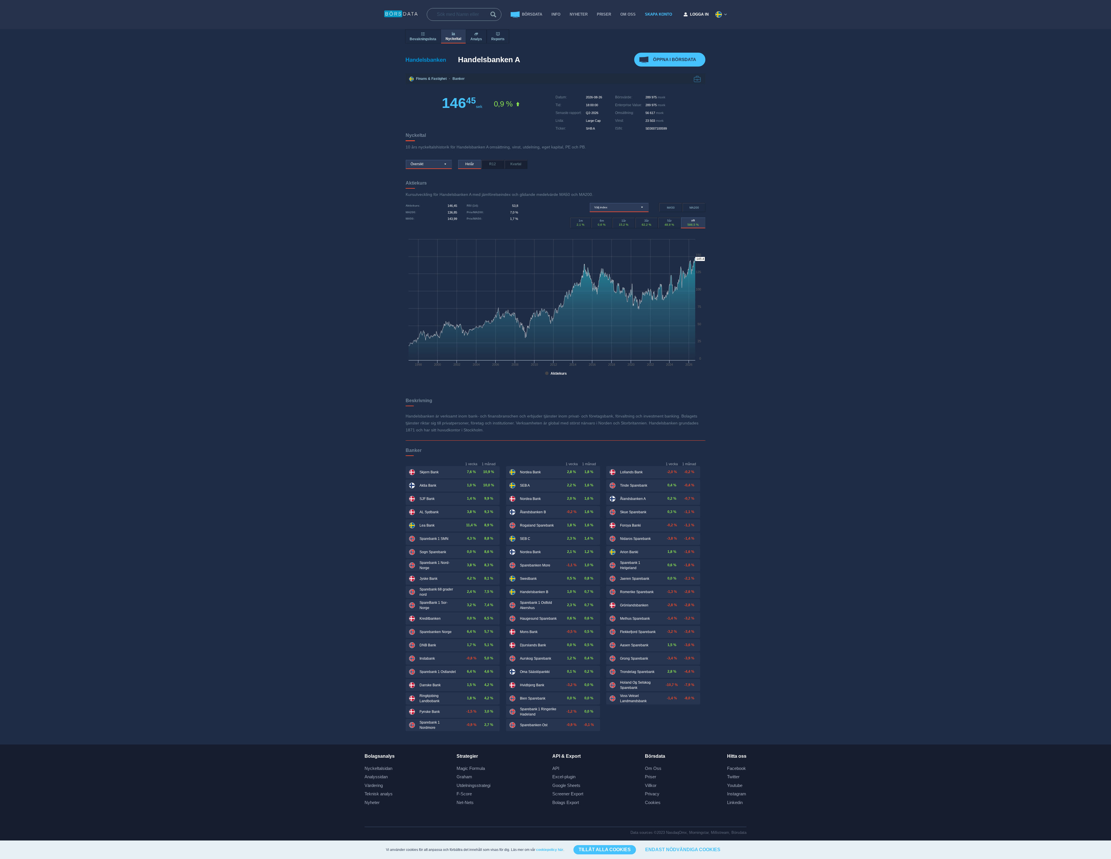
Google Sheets (566, 785)
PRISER (604, 14)
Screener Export (567, 793)
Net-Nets (465, 802)
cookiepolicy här (549, 850)
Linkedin (735, 802)
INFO (555, 14)
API (555, 768)
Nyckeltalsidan (378, 768)
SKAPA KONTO (658, 14)
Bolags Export (565, 802)
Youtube (734, 785)
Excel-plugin (563, 776)
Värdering (374, 785)
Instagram (736, 793)
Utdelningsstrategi (473, 785)
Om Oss (653, 768)
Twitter (733, 776)
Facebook (736, 768)
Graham (464, 776)
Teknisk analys (379, 793)
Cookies (653, 802)
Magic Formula (471, 768)
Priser (650, 776)
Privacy (652, 793)
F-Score (464, 793)
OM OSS (628, 14)
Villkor (650, 785)
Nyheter (579, 14)
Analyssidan (376, 776)
